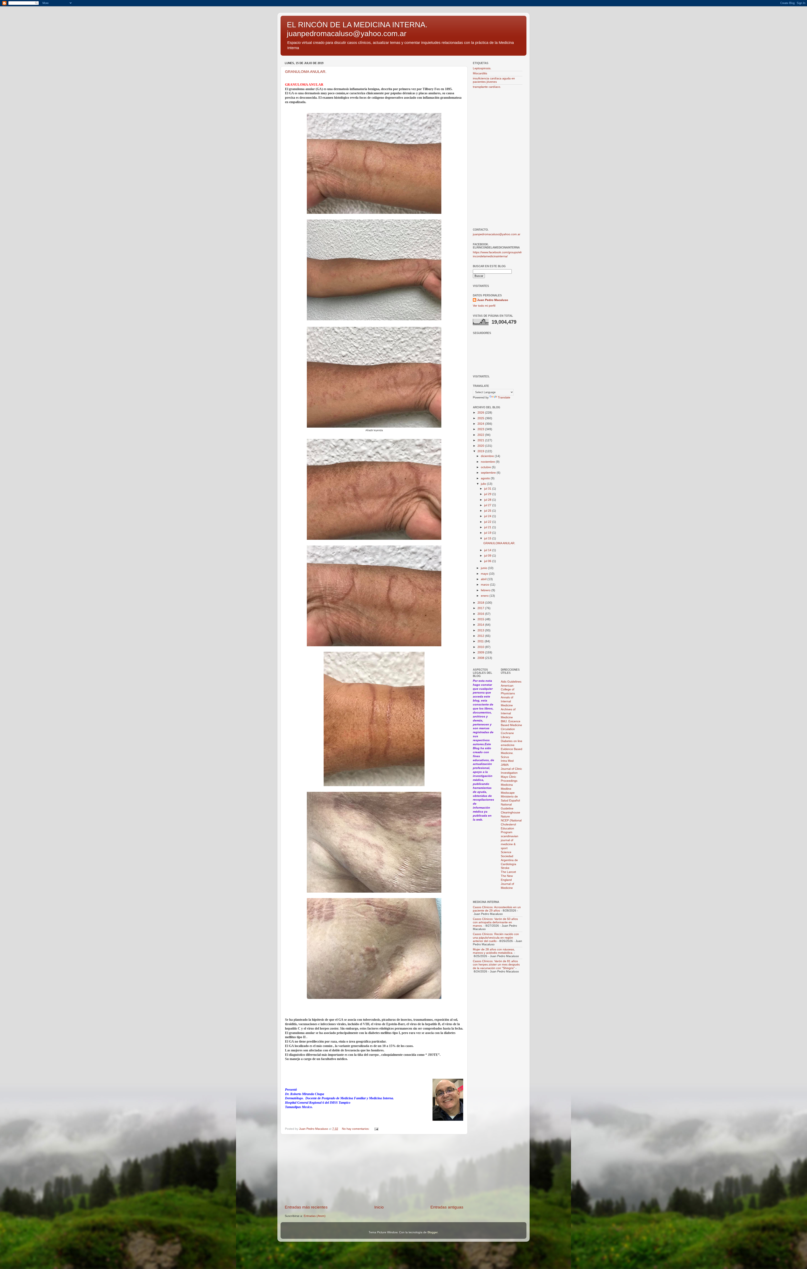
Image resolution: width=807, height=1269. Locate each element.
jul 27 (488, 505)
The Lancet (508, 872)
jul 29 (488, 494)
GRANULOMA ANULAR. (305, 72)
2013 (481, 630)
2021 (481, 440)
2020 (481, 445)
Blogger (432, 1232)
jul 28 (488, 499)
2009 (481, 652)
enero (485, 595)
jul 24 (488, 516)
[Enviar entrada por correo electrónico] (376, 1128)
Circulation (508, 729)
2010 (481, 647)
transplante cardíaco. (487, 86)
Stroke (505, 868)
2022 (481, 434)
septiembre (489, 472)
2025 (481, 418)
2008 (481, 657)
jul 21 (488, 527)
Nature (505, 816)
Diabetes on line (511, 741)
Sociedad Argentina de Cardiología (509, 860)
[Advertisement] (374, 1169)
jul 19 (488, 532)
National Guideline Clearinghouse (510, 808)
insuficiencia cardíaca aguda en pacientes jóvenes (494, 80)
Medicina (507, 784)
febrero (486, 590)
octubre (486, 467)
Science (506, 852)
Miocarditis (480, 73)
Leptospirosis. (482, 68)
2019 (481, 451)
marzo (485, 584)
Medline (506, 788)
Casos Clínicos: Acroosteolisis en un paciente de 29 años (497, 909)
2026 (481, 412)
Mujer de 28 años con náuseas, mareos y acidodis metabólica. (494, 951)
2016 (481, 613)
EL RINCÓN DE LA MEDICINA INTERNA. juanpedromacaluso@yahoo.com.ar (357, 29)
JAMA (505, 764)
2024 (481, 423)
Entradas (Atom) (315, 1216)
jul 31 (488, 488)
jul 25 (488, 510)
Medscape (508, 792)
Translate (504, 397)
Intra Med (507, 760)
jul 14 (488, 550)
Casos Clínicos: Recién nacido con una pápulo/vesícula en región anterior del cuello (496, 937)
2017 (481, 608)
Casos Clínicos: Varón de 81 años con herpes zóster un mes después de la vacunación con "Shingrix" (496, 964)
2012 (481, 635)
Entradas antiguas (446, 1207)
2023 (481, 429)
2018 (481, 602)
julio (484, 483)
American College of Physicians (508, 689)
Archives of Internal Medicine (508, 713)
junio (484, 568)
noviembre (488, 461)
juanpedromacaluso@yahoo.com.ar (496, 234)
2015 (481, 619)
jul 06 (488, 561)
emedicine (507, 745)
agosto (486, 478)
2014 (481, 624)
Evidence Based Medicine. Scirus (511, 753)
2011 (481, 641)
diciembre (488, 456)
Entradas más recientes (306, 1207)
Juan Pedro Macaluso (492, 300)
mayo (485, 573)
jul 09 (488, 555)
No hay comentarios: (356, 1128)
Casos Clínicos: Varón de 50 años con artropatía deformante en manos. (495, 922)
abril (484, 579)
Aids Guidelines (511, 681)
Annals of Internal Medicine (507, 701)
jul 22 (488, 521)
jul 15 (488, 538)
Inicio (379, 1207)
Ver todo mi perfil (484, 305)
